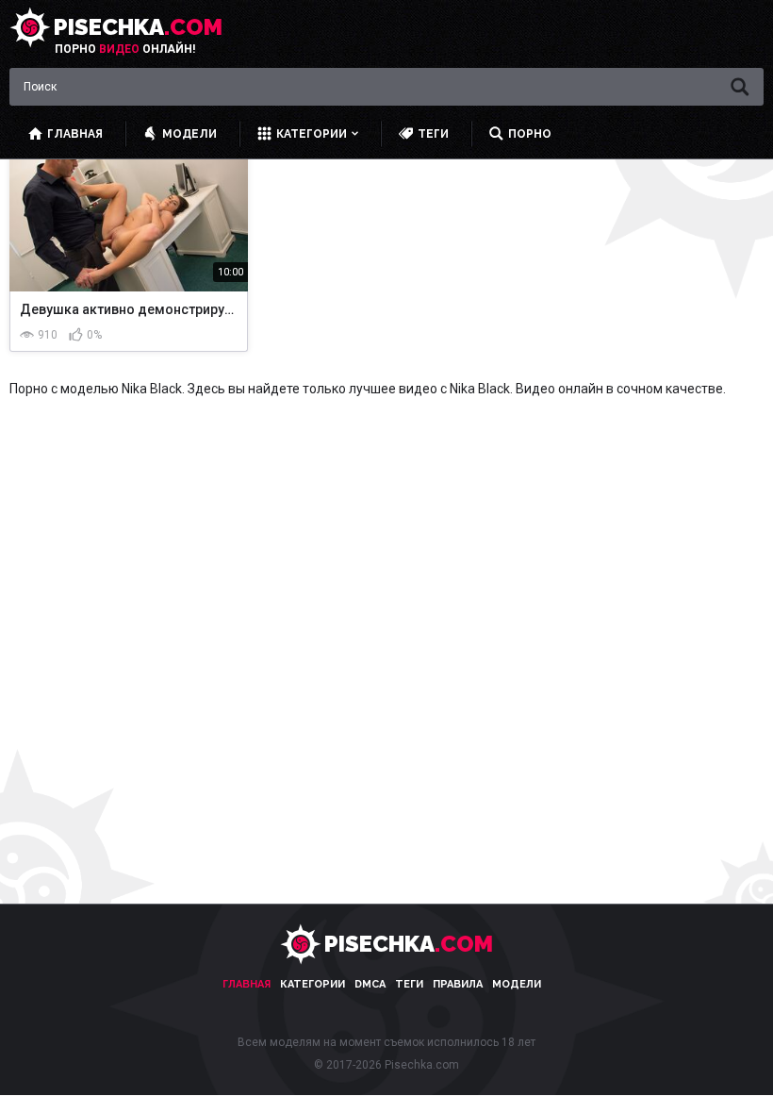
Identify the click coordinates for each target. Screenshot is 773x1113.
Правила (458, 984)
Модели (516, 984)
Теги (409, 984)
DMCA (370, 984)
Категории (312, 984)
